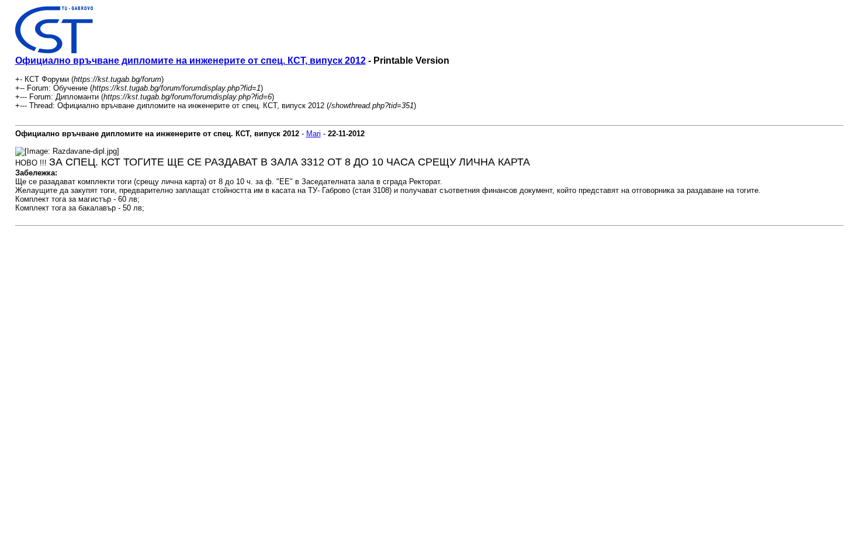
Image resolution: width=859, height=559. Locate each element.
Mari (313, 133)
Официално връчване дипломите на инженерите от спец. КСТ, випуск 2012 (190, 60)
